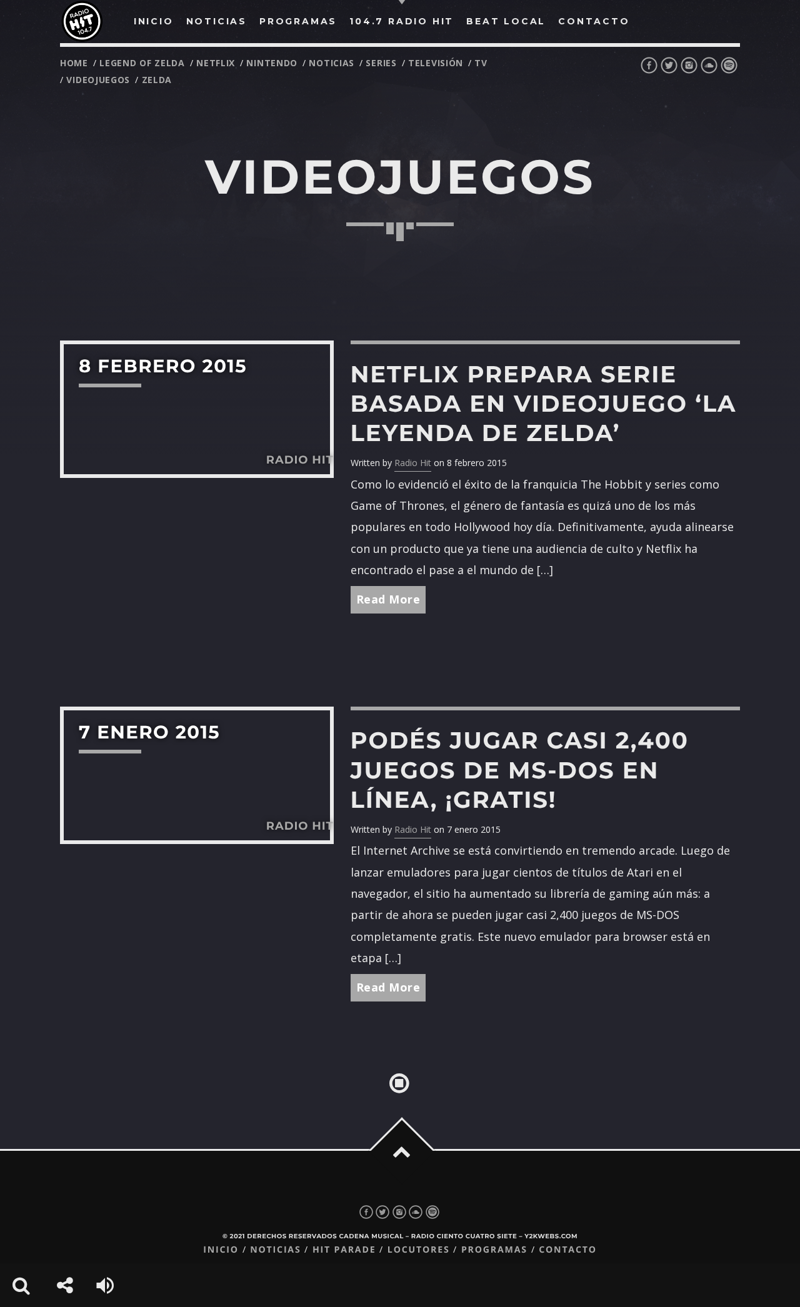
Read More (388, 599)
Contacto (568, 1250)
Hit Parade (344, 1250)
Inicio (221, 1250)
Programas (494, 1250)
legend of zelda (142, 63)
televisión (435, 63)
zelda (157, 80)
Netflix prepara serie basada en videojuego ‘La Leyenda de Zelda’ (544, 403)
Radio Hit (412, 463)
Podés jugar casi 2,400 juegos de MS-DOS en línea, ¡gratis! (520, 770)
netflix (215, 63)
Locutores (419, 1250)
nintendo (272, 63)
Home (74, 63)
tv (480, 63)
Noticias (275, 1250)
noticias (331, 63)
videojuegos (98, 80)
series (381, 63)
